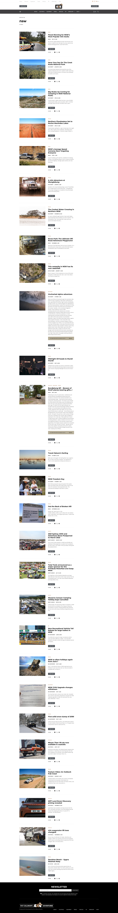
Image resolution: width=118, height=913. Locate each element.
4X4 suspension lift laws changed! (58, 831)
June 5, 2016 (56, 863)
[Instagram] (94, 1)
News (49, 32)
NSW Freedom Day (56, 479)
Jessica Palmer (51, 270)
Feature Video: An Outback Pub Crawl (59, 773)
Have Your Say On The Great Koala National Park (60, 63)
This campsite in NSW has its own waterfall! (60, 267)
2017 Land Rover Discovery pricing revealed (59, 802)
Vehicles (44, 1)
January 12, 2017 (58, 776)
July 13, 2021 (58, 572)
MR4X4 (49, 39)
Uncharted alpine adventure (60, 294)
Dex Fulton (50, 863)
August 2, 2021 (59, 540)
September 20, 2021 (56, 508)
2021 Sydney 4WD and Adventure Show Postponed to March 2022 (60, 536)
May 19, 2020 (58, 663)
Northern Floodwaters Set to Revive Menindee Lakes (60, 122)
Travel (38, 1)
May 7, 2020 (58, 691)
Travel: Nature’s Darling (58, 453)
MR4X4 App (54, 1)
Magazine (50, 291)
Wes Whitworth (51, 634)
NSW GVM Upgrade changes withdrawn (60, 688)
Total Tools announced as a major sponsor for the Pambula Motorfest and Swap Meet (61, 567)
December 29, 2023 (58, 213)
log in (70, 338)
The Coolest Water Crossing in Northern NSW (61, 210)
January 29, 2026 (58, 66)
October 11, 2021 (58, 481)
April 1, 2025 (54, 155)
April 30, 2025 (57, 98)
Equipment (33, 1)
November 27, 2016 (58, 834)
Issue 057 (50, 385)
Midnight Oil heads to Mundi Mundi (60, 360)
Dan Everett (50, 66)
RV (48, 1)
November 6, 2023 (55, 243)
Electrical (26, 1)
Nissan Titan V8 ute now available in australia (58, 743)
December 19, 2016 (58, 805)
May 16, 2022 (57, 363)
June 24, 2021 (58, 602)
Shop (60, 1)
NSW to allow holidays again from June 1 (60, 660)
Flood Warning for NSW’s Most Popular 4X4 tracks (59, 36)
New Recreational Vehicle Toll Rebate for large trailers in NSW (60, 630)
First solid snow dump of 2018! (61, 717)
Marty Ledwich (51, 540)
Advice (20, 1)
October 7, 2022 (58, 296)
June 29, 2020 (59, 634)
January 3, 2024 (58, 184)
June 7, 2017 (57, 746)
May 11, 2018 (58, 719)
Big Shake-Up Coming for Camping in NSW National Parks (59, 93)
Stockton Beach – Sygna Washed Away (58, 860)
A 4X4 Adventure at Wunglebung (56, 181)
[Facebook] (92, 1)
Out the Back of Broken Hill (59, 506)
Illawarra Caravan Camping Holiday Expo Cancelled (59, 599)
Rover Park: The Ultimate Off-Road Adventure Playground (60, 240)
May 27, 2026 (54, 39)
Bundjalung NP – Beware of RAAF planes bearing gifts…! (60, 389)
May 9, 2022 (54, 392)
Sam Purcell (50, 746)
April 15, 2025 (57, 125)
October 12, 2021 (55, 455)
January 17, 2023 (59, 270)
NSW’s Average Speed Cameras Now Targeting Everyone (58, 151)
